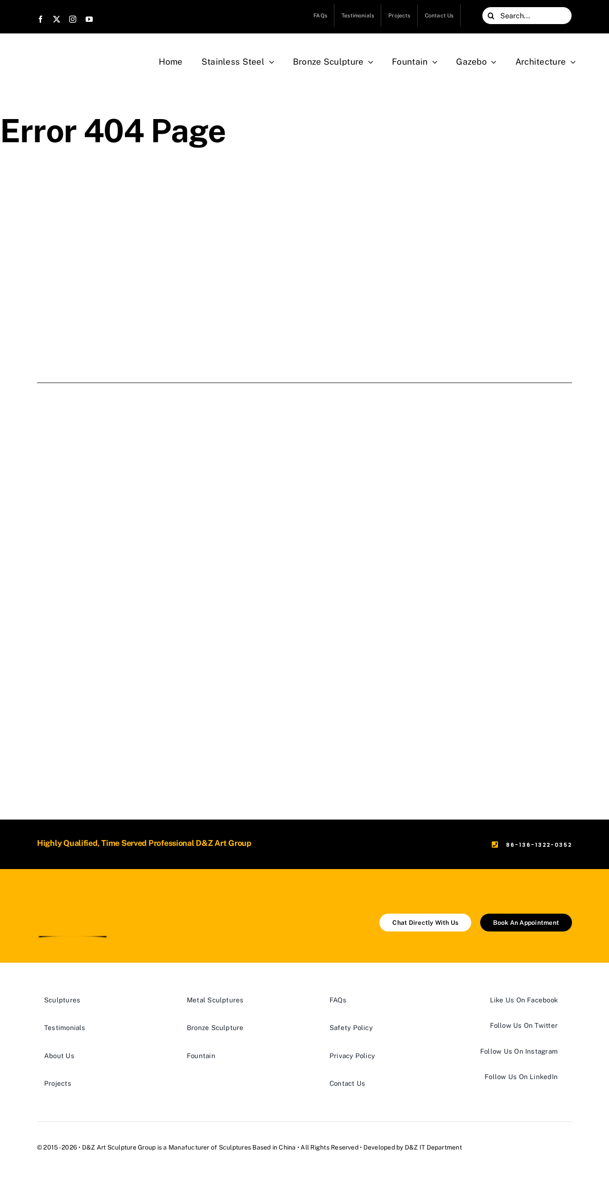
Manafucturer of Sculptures (210, 1147)
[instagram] (72, 19)
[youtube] (89, 19)
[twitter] (56, 19)
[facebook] (40, 19)
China (287, 1147)
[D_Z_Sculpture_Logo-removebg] (72, 899)
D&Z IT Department (433, 1147)
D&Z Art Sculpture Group (119, 1147)
